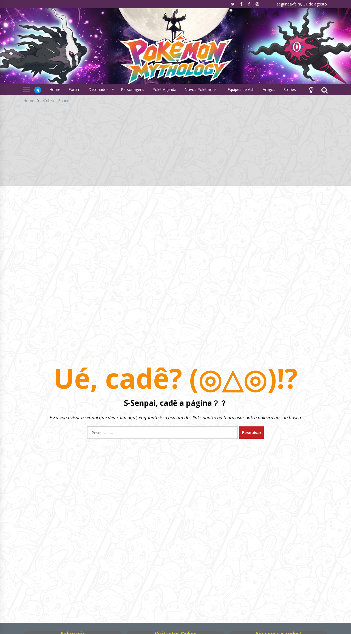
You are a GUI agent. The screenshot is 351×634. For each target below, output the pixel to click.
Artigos (269, 89)
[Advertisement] (175, 147)
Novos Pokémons (201, 89)
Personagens (132, 89)
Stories (290, 89)
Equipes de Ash (241, 89)
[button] (311, 89)
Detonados (99, 89)
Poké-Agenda (164, 89)
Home (54, 89)
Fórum (74, 89)
